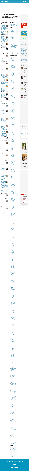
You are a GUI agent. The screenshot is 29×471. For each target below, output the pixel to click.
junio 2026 (12, 59)
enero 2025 (12, 79)
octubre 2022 (12, 110)
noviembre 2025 (13, 67)
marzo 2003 (12, 326)
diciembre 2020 (13, 116)
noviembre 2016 (13, 172)
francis (13, 448)
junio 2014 (12, 206)
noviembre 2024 (13, 81)
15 (27, 133)
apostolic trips (11, 449)
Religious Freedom (13, 391)
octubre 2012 (12, 229)
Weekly (11, 448)
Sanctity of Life (13, 393)
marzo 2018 (12, 154)
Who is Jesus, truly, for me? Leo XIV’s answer (3, 138)
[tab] (22, 194)
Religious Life (13, 392)
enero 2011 (12, 253)
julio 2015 (12, 191)
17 (21, 134)
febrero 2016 (12, 183)
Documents (12, 405)
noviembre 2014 (13, 200)
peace (13, 450)
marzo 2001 (12, 354)
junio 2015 (12, 192)
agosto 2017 (12, 162)
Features (12, 377)
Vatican (12, 435)
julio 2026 (12, 58)
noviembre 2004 (13, 303)
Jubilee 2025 (12, 411)
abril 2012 (12, 236)
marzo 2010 (12, 265)
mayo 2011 (12, 249)
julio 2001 (12, 349)
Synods (12, 441)
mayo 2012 (12, 235)
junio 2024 (12, 87)
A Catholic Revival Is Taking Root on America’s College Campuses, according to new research (4, 81)
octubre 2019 (12, 132)
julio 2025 (12, 72)
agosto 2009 (12, 273)
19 (23, 134)
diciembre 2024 (13, 80)
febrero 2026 (12, 64)
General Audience (14, 418)
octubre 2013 (12, 215)
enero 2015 (12, 198)
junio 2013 (12, 220)
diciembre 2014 (13, 199)
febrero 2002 (12, 341)
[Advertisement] (14, 8)
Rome (11, 428)
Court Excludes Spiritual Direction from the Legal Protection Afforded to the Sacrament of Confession (4, 101)
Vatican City (12, 436)
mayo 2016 (12, 179)
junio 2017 (12, 164)
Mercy (12, 420)
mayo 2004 (12, 310)
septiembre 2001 (13, 347)
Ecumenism (13, 375)
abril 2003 (12, 325)
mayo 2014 (12, 207)
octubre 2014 (12, 201)
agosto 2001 (12, 348)
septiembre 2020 (13, 119)
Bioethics (12, 367)
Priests (12, 427)
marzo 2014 (12, 209)
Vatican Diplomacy (13, 399)
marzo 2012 (12, 237)
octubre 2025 (12, 68)
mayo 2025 (12, 74)
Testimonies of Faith (14, 398)
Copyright (12, 32)
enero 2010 (12, 267)
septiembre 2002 (13, 333)
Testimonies (13, 397)
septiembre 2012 (13, 230)
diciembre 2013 (13, 213)
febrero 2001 (12, 355)
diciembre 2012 (13, 227)
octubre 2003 (12, 318)
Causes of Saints (13, 429)
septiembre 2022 (13, 111)
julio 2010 (12, 260)
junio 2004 (12, 309)
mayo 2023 (12, 102)
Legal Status (12, 36)
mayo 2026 (12, 60)
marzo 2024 (12, 90)
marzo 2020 (12, 126)
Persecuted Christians (14, 389)
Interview (12, 381)
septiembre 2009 (13, 272)
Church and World (13, 363)
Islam (12, 382)
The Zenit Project (13, 46)
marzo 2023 (12, 104)
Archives (12, 362)
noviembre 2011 (13, 242)
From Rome (12, 406)
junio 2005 (12, 295)
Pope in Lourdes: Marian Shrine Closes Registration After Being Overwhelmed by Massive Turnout (4, 51)
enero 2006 (12, 287)
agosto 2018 (12, 148)
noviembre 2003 (13, 317)
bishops (14, 449)
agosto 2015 (12, 190)
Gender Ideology (13, 378)
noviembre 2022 (13, 109)
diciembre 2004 (13, 302)
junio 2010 (12, 261)
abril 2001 (12, 353)
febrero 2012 (12, 238)
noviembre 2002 (13, 331)
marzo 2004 (12, 312)
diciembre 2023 (13, 94)
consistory (11, 450)
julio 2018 (12, 149)
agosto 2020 (12, 120)
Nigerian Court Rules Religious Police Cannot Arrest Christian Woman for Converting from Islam (4, 127)
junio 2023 (12, 101)
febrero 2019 (12, 141)
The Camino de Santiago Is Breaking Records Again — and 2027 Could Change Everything (4, 70)
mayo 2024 (12, 88)
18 (22, 134)
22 (27, 134)
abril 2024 (12, 89)
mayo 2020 (12, 124)
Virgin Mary (12, 400)
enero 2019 (12, 142)
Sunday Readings (13, 396)
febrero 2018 (12, 155)
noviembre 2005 (13, 289)
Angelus (12, 413)
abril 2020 (12, 125)
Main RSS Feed (13, 24)
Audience (12, 30)
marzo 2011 (12, 251)
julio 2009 (12, 274)
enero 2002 (12, 342)
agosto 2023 (12, 98)
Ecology (12, 374)
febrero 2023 (12, 105)
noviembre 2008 (13, 283)
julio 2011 (12, 246)
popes (15, 448)
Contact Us (12, 31)
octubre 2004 (12, 304)
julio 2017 (12, 163)
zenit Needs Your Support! (14, 53)
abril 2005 (12, 297)
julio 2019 (12, 135)
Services (12, 43)
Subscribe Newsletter (14, 45)
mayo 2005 (12, 296)
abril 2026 (12, 61)
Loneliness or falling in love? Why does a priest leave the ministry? (25, 78)
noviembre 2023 (13, 95)
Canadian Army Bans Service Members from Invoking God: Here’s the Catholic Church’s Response (4, 164)
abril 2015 (12, 194)
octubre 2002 (12, 332)
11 (22, 133)
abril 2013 (12, 222)
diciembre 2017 (13, 157)
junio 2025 (12, 73)
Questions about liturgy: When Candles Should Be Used (4, 151)
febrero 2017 (12, 169)
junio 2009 (12, 275)
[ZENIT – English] (8, 1)
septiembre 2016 (13, 175)
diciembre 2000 (13, 357)
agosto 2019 (12, 134)
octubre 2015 (12, 187)
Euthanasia (12, 376)
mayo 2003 (12, 324)
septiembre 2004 (13, 305)
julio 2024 (12, 86)
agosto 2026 (12, 57)
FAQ (7, 461)
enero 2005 (12, 301)
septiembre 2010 (13, 258)
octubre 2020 (12, 118)
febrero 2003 (12, 327)
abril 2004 (12, 311)
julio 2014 (12, 205)
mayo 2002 (12, 338)
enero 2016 (12, 184)
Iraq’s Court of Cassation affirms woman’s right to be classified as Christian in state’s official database (4, 133)
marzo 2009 (12, 279)
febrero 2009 (12, 280)
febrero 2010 (12, 266)
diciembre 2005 (13, 288)
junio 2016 (12, 178)
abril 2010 (12, 264)
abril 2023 (12, 103)
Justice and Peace (13, 383)
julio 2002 (12, 335)
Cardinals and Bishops (14, 368)
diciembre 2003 (13, 316)
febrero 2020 (12, 127)
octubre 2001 (12, 346)
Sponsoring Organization (14, 44)
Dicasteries (12, 430)
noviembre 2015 (13, 186)
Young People (13, 404)
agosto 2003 (12, 320)
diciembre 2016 (13, 171)
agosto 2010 (12, 259)
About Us (12, 29)
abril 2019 (12, 139)
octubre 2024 (12, 82)
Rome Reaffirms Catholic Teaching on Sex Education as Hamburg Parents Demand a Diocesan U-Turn (4, 210)
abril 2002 (12, 339)
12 (23, 133)
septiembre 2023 (13, 97)
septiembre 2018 (13, 147)
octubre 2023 (12, 96)
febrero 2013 (12, 224)
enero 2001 (12, 356)
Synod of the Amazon (15, 442)
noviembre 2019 (13, 131)
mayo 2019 (12, 138)
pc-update (12, 40)
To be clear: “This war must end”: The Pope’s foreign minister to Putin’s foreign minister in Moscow (4, 27)
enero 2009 (12, 281)
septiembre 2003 (13, 319)
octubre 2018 (12, 146)
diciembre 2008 (13, 282)
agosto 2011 (12, 245)
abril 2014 (12, 208)
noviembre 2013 (13, 214)
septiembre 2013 (13, 216)
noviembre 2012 (13, 228)
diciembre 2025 (13, 66)
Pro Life (12, 390)
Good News (12, 407)
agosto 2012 (12, 231)
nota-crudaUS (12, 38)
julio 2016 (12, 177)
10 (21, 133)
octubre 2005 (12, 290)
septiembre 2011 (13, 244)
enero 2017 (12, 170)
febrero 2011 (12, 252)
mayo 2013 (12, 221)
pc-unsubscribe (13, 39)
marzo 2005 (12, 298)
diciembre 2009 (13, 268)
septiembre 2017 (13, 161)
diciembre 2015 (13, 185)
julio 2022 (12, 113)
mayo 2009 (12, 276)
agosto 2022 (12, 112)
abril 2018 (12, 153)
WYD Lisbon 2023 (13, 443)
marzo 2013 (12, 223)
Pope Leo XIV (12, 426)
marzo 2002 (12, 340)
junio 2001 (12, 350)
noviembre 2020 (13, 117)
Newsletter (12, 37)
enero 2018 (12, 156)
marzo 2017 (12, 168)
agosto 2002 (12, 334)
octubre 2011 (12, 243)
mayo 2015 (12, 193)
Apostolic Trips (13, 414)
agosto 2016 (12, 176)
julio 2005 (12, 294)
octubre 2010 (12, 257)
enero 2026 (12, 65)
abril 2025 (12, 75)
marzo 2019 (12, 140)
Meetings (12, 419)
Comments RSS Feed (14, 25)
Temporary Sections (13, 437)
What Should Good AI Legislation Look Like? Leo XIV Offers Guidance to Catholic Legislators (4, 177)
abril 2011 (12, 250)
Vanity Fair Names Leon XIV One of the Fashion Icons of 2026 (4, 32)
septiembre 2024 (13, 83)
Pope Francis (12, 412)
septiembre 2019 (13, 133)
